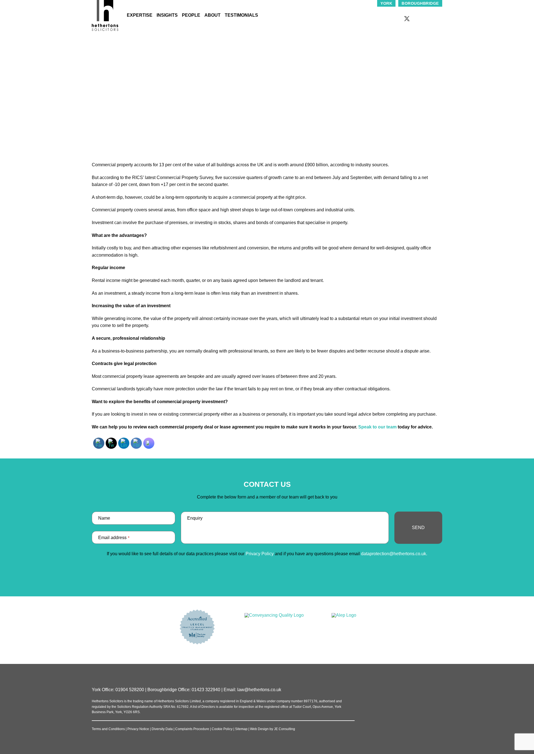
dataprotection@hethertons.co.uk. (394, 553)
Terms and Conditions (108, 729)
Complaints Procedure (192, 729)
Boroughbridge (420, 3)
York (386, 3)
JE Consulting (284, 729)
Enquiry (194, 518)
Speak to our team (377, 427)
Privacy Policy (260, 553)
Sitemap (241, 729)
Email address (113, 537)
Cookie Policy (222, 729)
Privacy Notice (138, 729)
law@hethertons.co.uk (259, 689)
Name (104, 518)
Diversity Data (162, 729)
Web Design (259, 729)
